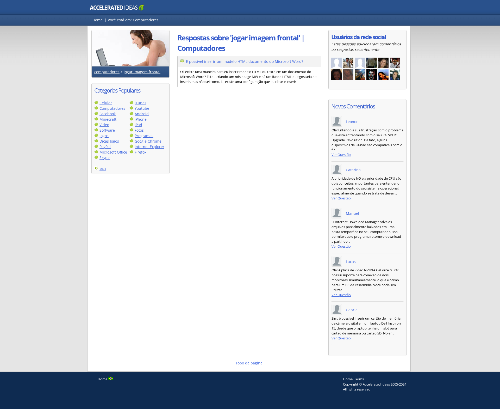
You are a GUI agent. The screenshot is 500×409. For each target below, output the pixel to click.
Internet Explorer (149, 146)
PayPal (105, 146)
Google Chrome (148, 141)
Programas (144, 135)
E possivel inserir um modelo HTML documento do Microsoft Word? (244, 61)
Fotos (139, 130)
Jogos (104, 135)
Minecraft (107, 119)
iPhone (141, 119)
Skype (104, 157)
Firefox (140, 152)
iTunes (140, 102)
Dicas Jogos (109, 141)
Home (97, 19)
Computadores (146, 19)
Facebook (107, 113)
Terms (359, 379)
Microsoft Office (113, 152)
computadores (107, 71)
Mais (102, 169)
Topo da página (248, 363)
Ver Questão (341, 154)
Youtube (142, 108)
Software (107, 130)
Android (142, 113)
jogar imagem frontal (142, 71)
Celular (105, 102)
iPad (138, 124)
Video (104, 124)
